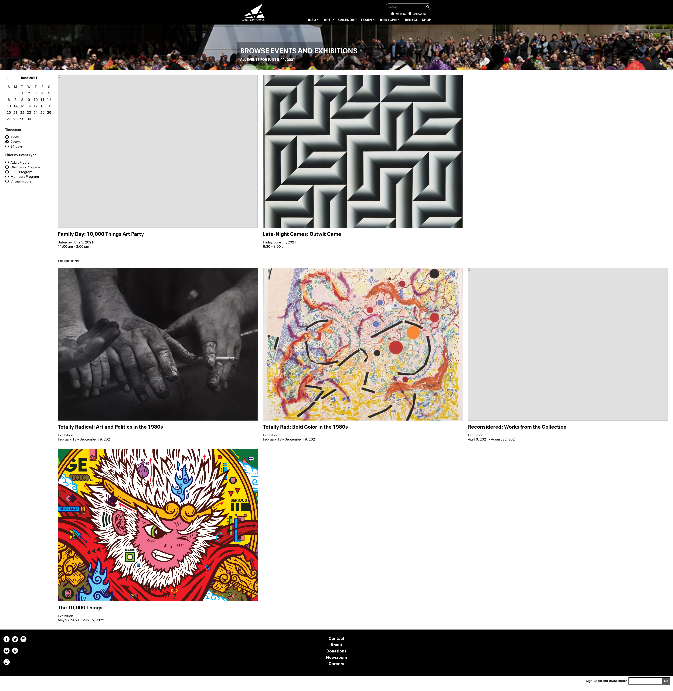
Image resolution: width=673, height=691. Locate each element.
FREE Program (21, 171)
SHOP (426, 19)
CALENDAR (347, 19)
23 (29, 112)
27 (9, 118)
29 (22, 118)
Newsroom (336, 657)
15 (22, 105)
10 (35, 99)
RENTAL (411, 19)
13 (9, 105)
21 (15, 112)
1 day (15, 137)
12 (49, 99)
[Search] (428, 6)
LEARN (366, 19)
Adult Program (22, 162)
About (336, 644)
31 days (17, 146)
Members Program (25, 176)
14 (15, 105)
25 (42, 112)
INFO (312, 19)
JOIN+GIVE (388, 19)
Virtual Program (23, 181)
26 (49, 112)
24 (35, 112)
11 (42, 99)
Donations (336, 650)
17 (35, 105)
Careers (336, 663)
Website (400, 13)
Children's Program (25, 167)
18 (42, 105)
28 (15, 118)
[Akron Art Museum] (263, 14)
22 (22, 112)
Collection (419, 13)
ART (327, 19)
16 (29, 105)
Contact (336, 638)
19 (49, 105)
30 (29, 118)
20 (9, 112)
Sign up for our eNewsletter (606, 681)
